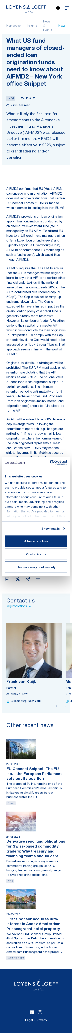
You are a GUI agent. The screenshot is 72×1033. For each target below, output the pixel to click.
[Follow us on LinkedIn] (32, 1012)
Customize (33, 554)
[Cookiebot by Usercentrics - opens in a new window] (50, 462)
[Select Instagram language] (40, 1012)
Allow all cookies (36, 541)
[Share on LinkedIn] (7, 579)
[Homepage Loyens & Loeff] (26, 8)
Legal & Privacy (36, 1020)
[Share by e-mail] (27, 579)
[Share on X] (17, 579)
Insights (32, 26)
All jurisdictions (16, 606)
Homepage (13, 26)
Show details (50, 528)
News (62, 26)
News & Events (47, 26)
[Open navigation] (67, 8)
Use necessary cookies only (36, 567)
